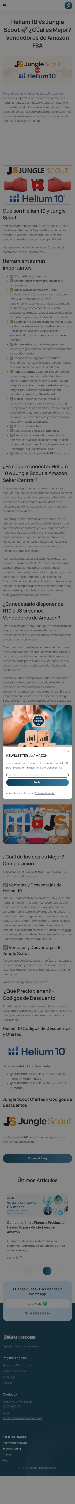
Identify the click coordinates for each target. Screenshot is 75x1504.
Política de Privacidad (45, 793)
